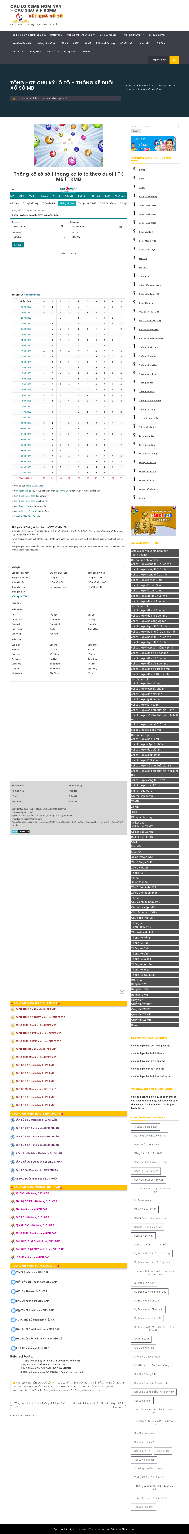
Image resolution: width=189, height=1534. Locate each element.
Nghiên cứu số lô (22, 43)
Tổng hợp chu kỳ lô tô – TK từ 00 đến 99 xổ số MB (51, 1360)
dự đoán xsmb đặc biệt (147, 1318)
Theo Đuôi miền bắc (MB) (33, 1390)
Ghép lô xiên (141, 1339)
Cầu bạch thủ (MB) (149, 312)
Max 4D (143, 267)
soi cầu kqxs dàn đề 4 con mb (149, 652)
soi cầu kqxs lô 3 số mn (145, 704)
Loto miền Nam (147, 445)
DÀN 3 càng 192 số (145, 1209)
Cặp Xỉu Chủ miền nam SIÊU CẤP (35, 1310)
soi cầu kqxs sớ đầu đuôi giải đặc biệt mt (154, 772)
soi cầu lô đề (142, 1451)
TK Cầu (161, 43)
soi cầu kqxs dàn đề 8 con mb (149, 663)
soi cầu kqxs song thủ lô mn (148, 724)
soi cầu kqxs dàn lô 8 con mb (149, 610)
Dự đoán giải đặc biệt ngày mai (152, 1262)
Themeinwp (129, 1529)
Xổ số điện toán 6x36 (150, 285)
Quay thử (69, 51)
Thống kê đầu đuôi (149, 347)
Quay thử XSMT (147, 480)
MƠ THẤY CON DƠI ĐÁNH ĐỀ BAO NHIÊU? (47, 1368)
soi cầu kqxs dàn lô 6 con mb (149, 615)
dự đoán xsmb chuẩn (146, 1300)
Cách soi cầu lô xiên (146, 1171)
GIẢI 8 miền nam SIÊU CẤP (31, 1291)
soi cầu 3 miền (142, 1400)
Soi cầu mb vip (108, 34)
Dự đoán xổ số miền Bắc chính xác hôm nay (154, 1329)
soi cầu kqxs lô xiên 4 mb (146, 579)
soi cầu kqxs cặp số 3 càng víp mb (152, 647)
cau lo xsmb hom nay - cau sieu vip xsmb (44, 98)
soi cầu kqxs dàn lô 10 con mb (150, 674)
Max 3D (143, 258)
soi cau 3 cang (160, 1365)
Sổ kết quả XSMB (148, 205)
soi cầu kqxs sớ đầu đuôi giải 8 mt (152, 765)
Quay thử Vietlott (148, 489)
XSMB (64, 43)
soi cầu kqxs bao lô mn (145, 683)
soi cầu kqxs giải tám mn (146, 699)
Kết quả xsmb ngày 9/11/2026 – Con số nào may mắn (53, 1372)
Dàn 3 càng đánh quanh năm (151, 1218)
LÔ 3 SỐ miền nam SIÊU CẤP (32, 1348)
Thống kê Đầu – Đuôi (150, 400)
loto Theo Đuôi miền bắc (90, 1386)
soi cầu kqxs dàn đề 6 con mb (149, 658)
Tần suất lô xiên (144, 1507)
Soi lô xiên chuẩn (144, 1459)
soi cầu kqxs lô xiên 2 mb (146, 590)
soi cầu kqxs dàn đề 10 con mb (150, 668)
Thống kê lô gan (148, 356)
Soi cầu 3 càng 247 (145, 1374)
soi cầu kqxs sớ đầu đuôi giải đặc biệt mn (154, 717)
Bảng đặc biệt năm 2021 (148, 1153)
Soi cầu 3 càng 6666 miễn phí (151, 1383)
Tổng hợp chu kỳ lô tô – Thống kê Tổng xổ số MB (40, 1405)
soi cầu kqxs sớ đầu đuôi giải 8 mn (152, 709)
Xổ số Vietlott (139, 867)
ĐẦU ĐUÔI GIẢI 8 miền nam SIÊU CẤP (38, 1329)
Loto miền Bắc (146, 436)
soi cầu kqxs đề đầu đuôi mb (149, 595)
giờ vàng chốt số (144, 1347)
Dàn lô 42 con (142, 1244)
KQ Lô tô (51, 51)
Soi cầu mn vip (132, 34)
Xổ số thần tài (146, 303)
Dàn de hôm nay (143, 1235)
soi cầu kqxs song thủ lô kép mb (151, 563)
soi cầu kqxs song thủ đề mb (149, 574)
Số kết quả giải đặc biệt (148, 1468)
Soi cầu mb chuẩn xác (79, 34)
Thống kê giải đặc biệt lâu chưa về (154, 1488)
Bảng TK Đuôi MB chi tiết (82, 1382)
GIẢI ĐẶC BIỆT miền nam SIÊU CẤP (36, 1281)
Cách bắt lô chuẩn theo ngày (151, 1162)
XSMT (88, 43)
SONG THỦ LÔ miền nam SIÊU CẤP (36, 1319)
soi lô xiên (163, 1451)
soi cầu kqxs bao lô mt (145, 738)
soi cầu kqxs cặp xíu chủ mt (148, 744)
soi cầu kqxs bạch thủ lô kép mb (151, 636)
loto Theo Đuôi (64, 1386)
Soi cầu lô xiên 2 (144, 1442)
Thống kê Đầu (146, 383)
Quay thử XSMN (147, 471)
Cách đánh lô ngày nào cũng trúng (154, 1190)
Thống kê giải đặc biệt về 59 (150, 1498)
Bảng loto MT (139, 984)
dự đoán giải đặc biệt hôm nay (152, 1253)
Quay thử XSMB (147, 462)
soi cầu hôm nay (144, 1433)
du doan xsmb (142, 1200)
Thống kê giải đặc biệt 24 (149, 1477)
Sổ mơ (86, 51)
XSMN (76, 43)
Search (136, 131)
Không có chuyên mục (147, 1356)
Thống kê (33, 51)
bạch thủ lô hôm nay (146, 1144)
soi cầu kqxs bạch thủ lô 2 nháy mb (153, 631)
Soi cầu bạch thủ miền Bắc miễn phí (154, 1411)
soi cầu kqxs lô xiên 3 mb (146, 585)
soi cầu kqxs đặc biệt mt (146, 749)
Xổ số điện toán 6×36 (144, 892)
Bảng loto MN (139, 989)
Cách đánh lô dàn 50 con (149, 1179)
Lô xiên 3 (139, 1365)
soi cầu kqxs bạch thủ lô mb (148, 642)
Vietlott (144, 43)
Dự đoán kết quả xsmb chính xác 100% (45, 1364)
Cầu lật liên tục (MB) (150, 320)
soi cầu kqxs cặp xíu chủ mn (148, 688)
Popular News (159, 60)
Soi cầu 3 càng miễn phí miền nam (154, 1391)
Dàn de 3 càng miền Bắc (148, 1227)
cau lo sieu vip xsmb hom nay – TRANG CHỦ (37, 34)
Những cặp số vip (46, 43)
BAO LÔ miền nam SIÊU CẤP (32, 1300)
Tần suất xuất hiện (149, 418)
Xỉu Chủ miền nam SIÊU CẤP (32, 1272)
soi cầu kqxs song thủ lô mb (148, 569)
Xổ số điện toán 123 (149, 294)
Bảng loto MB (139, 994)
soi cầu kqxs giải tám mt (146, 754)
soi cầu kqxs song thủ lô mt (148, 780)
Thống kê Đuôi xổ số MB (65, 1390)
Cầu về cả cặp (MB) (149, 329)
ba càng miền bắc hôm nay (150, 1135)
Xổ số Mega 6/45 (147, 241)
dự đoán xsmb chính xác (148, 1309)
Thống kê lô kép (147, 374)
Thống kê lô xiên (148, 365)
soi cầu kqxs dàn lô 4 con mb (149, 601)
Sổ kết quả (126, 43)
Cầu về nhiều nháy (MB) (152, 338)
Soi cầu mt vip (157, 34)
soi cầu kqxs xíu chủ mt (145, 785)
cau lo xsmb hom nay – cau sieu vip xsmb (36, 8)
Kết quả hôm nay (105, 43)
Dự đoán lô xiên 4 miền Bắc (150, 1291)
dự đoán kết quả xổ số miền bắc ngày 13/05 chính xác (98, 1405)
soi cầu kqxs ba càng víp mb (148, 620)
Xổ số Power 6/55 (148, 249)
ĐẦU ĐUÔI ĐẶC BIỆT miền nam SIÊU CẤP (39, 1338)
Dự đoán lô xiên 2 (144, 1283)
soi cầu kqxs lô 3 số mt (145, 760)
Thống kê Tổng (147, 409)
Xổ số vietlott (146, 232)
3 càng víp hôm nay (146, 1126)
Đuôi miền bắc (44, 1386)
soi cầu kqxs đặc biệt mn (146, 694)
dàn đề (162, 1244)
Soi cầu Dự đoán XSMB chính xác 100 (154, 1423)
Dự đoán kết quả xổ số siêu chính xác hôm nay (154, 1273)
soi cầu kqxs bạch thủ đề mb (149, 626)
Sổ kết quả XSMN (148, 214)
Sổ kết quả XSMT (148, 223)
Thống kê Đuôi (147, 391)
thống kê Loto (90, 1390)
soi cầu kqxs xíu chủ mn (146, 729)
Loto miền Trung (148, 453)
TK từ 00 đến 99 (147, 427)
